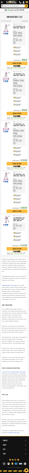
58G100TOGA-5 (19, 172)
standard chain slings (14, 432)
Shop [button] (4, 454)
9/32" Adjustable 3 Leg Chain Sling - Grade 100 (19, 27)
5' (14, 40)
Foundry (16, 80)
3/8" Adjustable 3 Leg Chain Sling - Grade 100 (19, 74)
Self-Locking (18, 35)
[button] (1, 2)
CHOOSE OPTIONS (17, 63)
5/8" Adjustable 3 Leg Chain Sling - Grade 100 (19, 175)
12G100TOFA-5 (19, 122)
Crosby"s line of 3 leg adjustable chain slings (14, 372)
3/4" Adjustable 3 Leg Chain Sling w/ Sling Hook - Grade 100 (19, 219)
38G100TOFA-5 (19, 71)
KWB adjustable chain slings (9, 285)
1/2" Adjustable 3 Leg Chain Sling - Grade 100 (19, 125)
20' (14, 42)
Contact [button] (5, 440)
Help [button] (4, 449)
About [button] (4, 445)
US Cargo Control (12, 467)
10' (17, 40)
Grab (15, 33)
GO (26, 6)
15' (20, 40)
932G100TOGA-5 (19, 24)
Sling (20, 33)
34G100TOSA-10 (19, 215)
